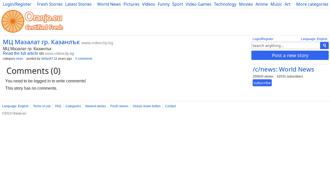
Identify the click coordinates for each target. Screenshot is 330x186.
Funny (164, 4)
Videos (148, 4)
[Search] (324, 45)
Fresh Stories (50, 4)
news (19, 58)
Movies (246, 4)
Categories (73, 106)
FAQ (58, 106)
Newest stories (95, 106)
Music (276, 4)
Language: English (314, 39)
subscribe (262, 82)
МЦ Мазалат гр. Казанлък (41, 41)
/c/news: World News (283, 69)
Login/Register (17, 4)
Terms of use (42, 106)
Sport (177, 4)
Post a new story (290, 55)
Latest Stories (78, 4)
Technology (225, 4)
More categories (312, 4)
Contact (170, 106)
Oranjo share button (147, 106)
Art (288, 4)
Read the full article (20, 53)
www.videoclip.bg (97, 42)
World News (109, 4)
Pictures (131, 4)
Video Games (198, 4)
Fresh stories (119, 106)
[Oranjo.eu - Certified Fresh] (32, 32)
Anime (261, 4)
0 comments (83, 58)
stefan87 (47, 58)
